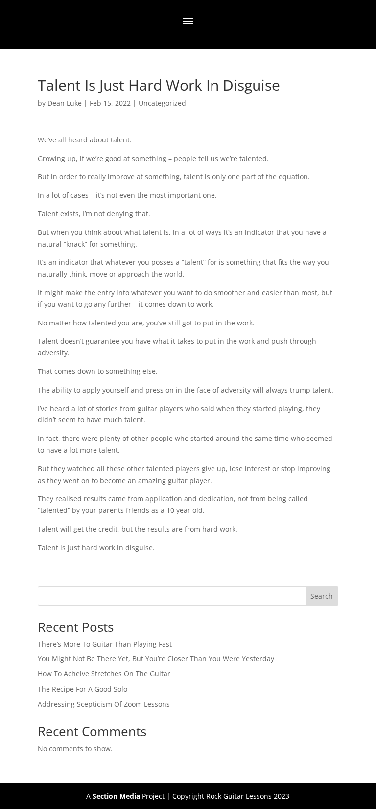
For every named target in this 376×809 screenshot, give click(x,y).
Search (321, 596)
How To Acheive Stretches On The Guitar (104, 673)
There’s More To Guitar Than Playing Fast (105, 643)
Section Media (116, 796)
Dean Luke (64, 103)
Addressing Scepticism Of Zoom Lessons (104, 704)
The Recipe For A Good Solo (82, 688)
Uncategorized (162, 103)
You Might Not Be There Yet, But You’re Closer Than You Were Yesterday (156, 658)
